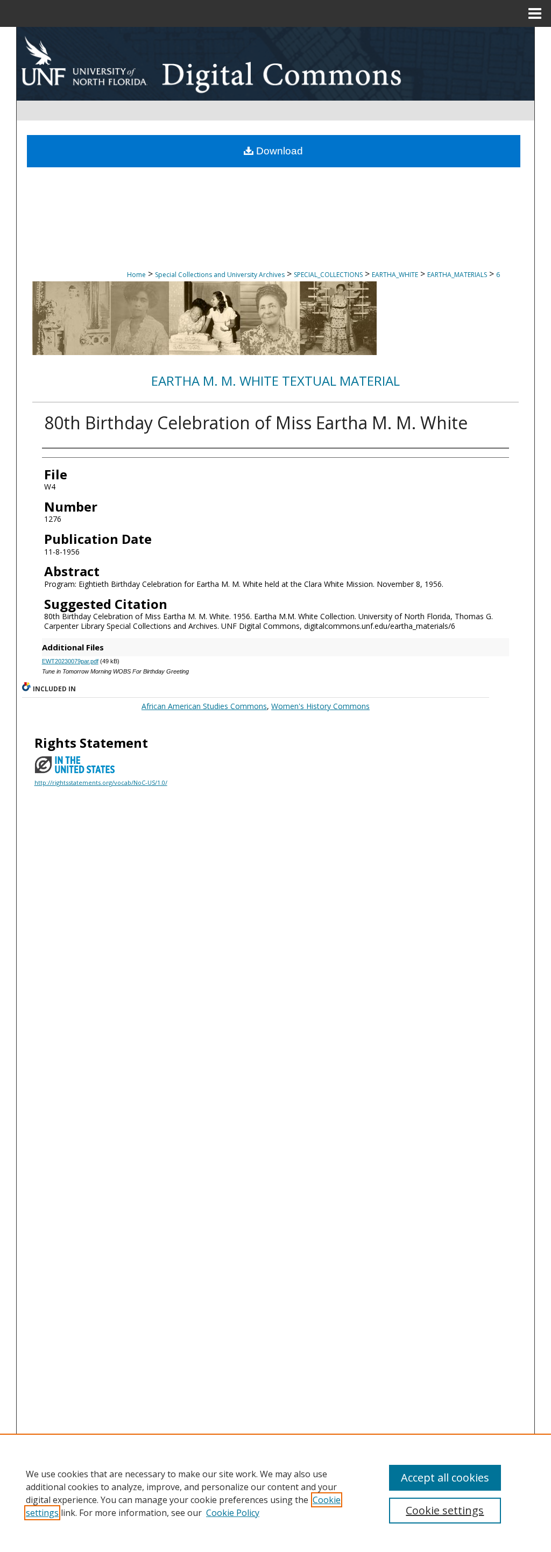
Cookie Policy (232, 1513)
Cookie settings (445, 1510)
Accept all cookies (445, 1477)
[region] (275, 1493)
